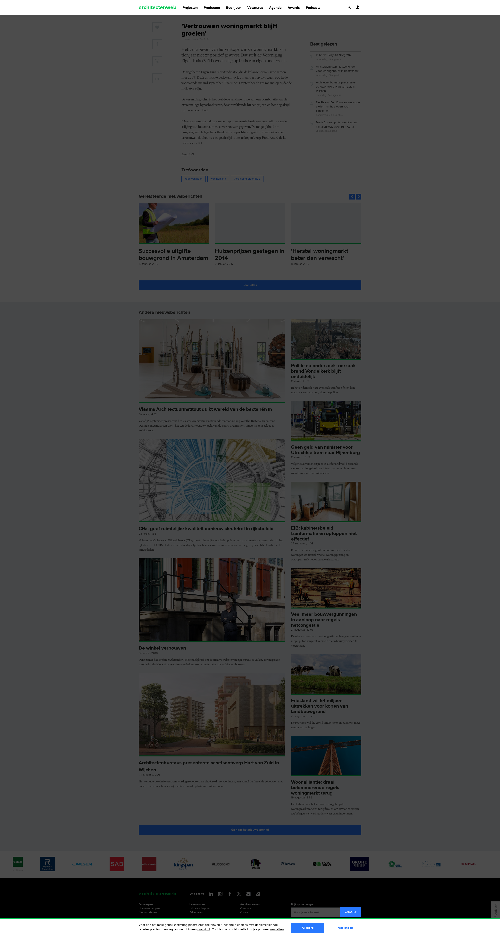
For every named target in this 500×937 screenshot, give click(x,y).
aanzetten (277, 929)
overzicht (203, 929)
